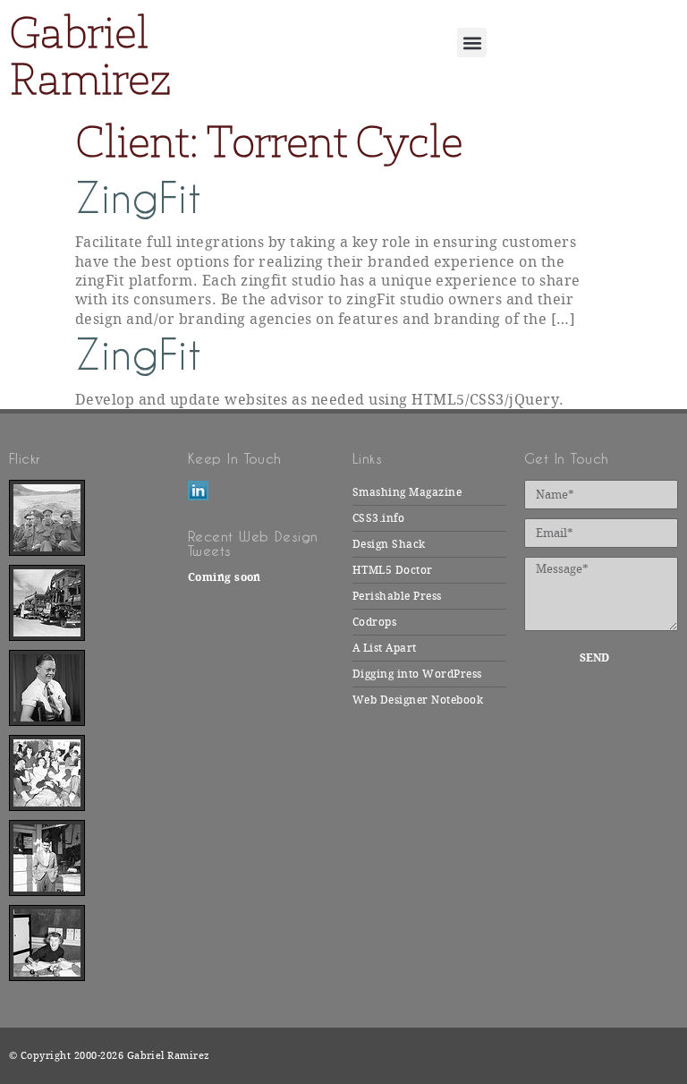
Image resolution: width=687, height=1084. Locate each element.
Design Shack (389, 544)
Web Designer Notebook (417, 700)
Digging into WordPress (417, 674)
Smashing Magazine (407, 492)
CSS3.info (378, 518)
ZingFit (138, 198)
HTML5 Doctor (392, 570)
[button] (472, 42)
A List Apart (384, 648)
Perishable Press (397, 596)
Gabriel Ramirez (90, 55)
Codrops (374, 622)
